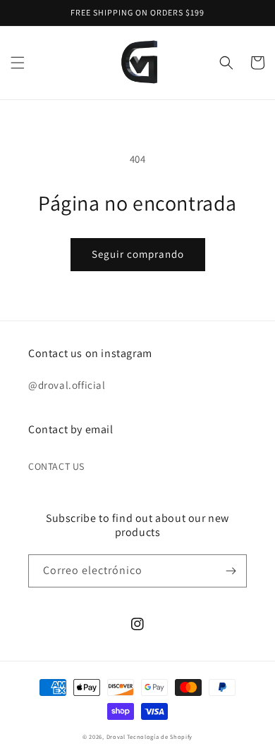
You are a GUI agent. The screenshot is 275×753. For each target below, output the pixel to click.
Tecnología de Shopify (159, 736)
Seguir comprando (138, 254)
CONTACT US (56, 466)
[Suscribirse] (230, 570)
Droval (116, 736)
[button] (17, 62)
